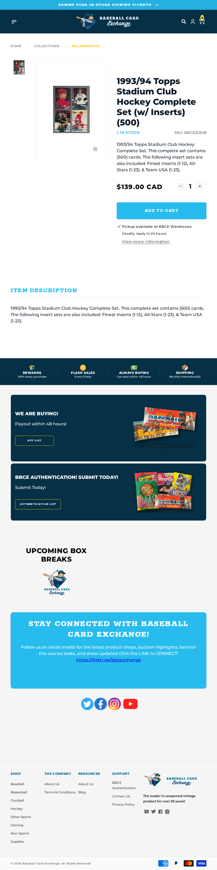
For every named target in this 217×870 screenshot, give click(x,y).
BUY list (35, 440)
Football (17, 800)
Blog (82, 792)
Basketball (19, 792)
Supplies (17, 841)
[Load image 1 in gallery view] (19, 67)
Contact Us (121, 796)
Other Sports (21, 817)
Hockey (17, 809)
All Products (86, 46)
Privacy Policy (123, 804)
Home (16, 46)
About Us (51, 784)
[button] (184, 22)
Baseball (17, 784)
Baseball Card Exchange (41, 863)
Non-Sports (20, 833)
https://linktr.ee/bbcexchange (108, 659)
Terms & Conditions (59, 792)
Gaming (17, 825)
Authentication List (38, 504)
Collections (47, 46)
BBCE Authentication (124, 785)
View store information (146, 241)
